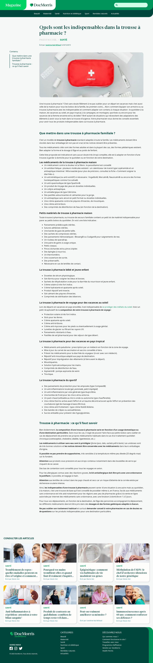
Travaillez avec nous (110, 642)
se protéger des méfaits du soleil (117, 307)
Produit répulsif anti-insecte (56, 290)
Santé (57, 13)
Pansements (49, 225)
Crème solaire (50, 284)
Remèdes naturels (100, 13)
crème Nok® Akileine (83, 407)
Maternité (47, 13)
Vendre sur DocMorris (111, 648)
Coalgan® (91, 236)
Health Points (107, 651)
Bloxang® (79, 236)
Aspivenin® (49, 371)
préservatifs (53, 260)
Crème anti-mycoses (53, 326)
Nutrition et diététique (72, 13)
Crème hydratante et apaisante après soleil (63, 287)
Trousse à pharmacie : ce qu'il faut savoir (22, 65)
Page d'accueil (48, 39)
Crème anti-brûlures (53, 323)
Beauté (37, 13)
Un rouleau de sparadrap (55, 239)
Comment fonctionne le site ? (114, 639)
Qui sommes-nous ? (110, 636)
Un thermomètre (52, 254)
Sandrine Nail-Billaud (53, 45)
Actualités (115, 13)
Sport (87, 13)
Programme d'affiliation (112, 645)
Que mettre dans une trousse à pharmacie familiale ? (22, 58)
